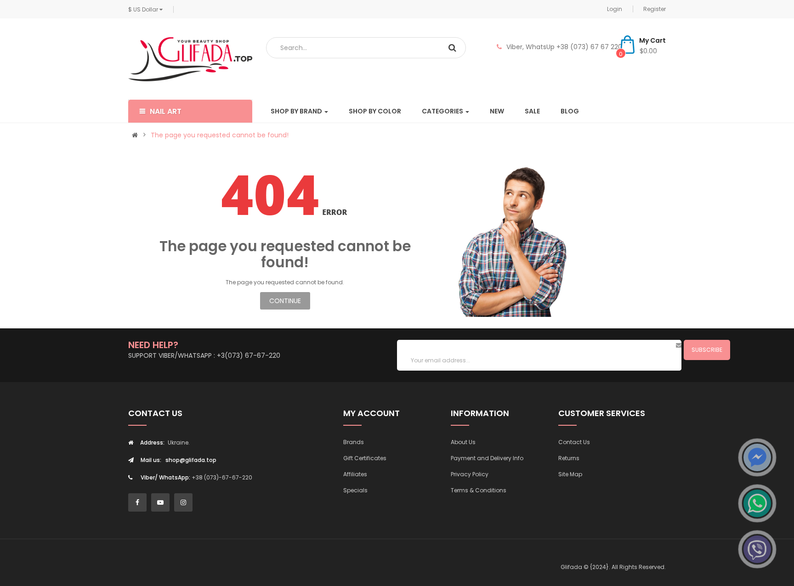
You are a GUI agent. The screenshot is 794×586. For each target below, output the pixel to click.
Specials (355, 490)
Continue (285, 300)
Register (654, 9)
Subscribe (707, 350)
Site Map (570, 474)
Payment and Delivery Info (487, 458)
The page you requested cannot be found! (220, 135)
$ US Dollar (143, 9)
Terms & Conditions (478, 490)
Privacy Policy (469, 474)
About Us (463, 442)
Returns (568, 458)
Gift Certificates (364, 458)
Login (614, 9)
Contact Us (574, 442)
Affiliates (355, 474)
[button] (190, 111)
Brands (353, 442)
